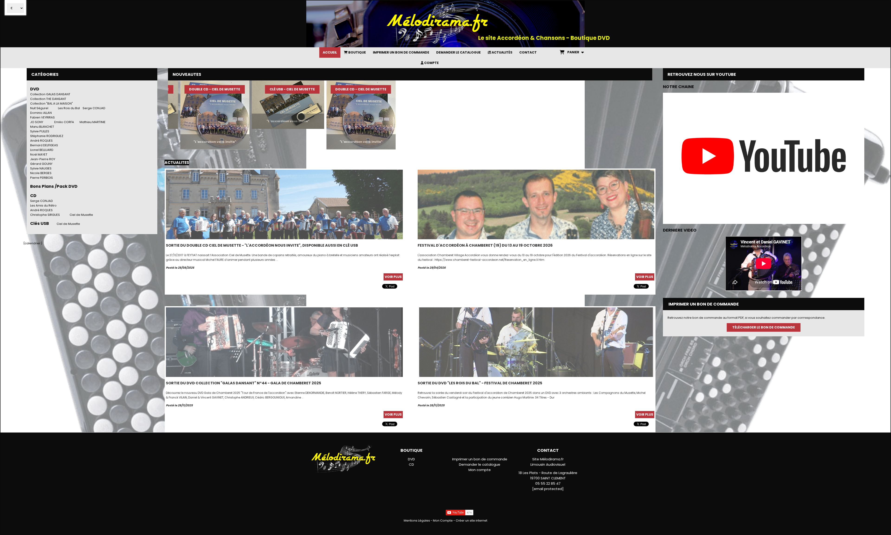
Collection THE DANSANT (48, 99)
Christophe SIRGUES (45, 215)
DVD (34, 89)
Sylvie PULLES (39, 131)
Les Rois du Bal (69, 108)
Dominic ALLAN (41, 113)
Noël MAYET (38, 154)
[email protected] (548, 488)
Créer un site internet (471, 520)
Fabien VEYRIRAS (42, 117)
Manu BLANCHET (42, 126)
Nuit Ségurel (39, 108)
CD (411, 464)
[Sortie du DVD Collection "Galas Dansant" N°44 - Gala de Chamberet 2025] (284, 342)
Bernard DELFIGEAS (44, 145)
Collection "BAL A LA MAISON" (51, 103)
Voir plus (393, 276)
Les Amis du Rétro (43, 205)
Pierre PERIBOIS (41, 177)
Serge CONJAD (94, 108)
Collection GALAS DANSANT (50, 94)
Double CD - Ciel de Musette (174, 89)
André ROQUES (41, 140)
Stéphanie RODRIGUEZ (46, 136)
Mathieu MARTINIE (93, 122)
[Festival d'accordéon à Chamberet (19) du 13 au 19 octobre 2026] (536, 204)
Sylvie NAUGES (41, 168)
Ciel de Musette (81, 215)
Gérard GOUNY (41, 164)
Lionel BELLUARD (41, 150)
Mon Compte (443, 520)
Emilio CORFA (64, 122)
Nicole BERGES (41, 173)
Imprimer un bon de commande (479, 459)
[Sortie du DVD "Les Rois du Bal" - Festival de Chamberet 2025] (536, 342)
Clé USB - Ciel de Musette (252, 89)
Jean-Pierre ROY (42, 159)
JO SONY (36, 122)
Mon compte (479, 469)
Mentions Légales (417, 520)
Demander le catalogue (479, 464)
